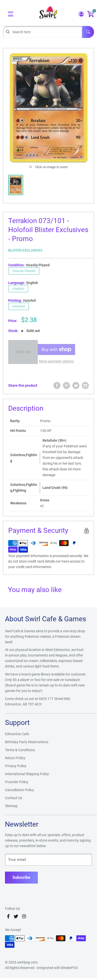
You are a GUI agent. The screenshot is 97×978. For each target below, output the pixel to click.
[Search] (88, 32)
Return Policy (15, 758)
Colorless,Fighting (23, 458)
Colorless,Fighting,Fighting (23, 487)
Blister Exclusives (25, 250)
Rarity (15, 421)
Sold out (23, 351)
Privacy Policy (15, 766)
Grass (44, 500)
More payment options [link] (56, 361)
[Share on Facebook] (56, 385)
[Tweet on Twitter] (75, 385)
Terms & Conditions (20, 750)
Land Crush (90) (55, 488)
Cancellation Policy (19, 790)
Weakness (18, 503)
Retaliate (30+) (54, 440)
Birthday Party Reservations (26, 742)
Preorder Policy (16, 782)
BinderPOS (69, 968)
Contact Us (13, 798)
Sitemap (11, 806)
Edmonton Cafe (17, 734)
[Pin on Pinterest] (66, 385)
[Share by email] (85, 385)
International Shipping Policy (27, 774)
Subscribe (21, 877)
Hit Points (18, 431)
